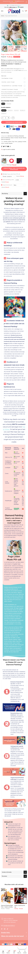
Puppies (10, 143)
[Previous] (2, 32)
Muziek (20, 137)
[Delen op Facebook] (1, 146)
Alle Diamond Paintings (13, 136)
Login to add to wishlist (9, 149)
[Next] (26, 32)
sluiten (26, 2)
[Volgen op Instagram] (4, 929)
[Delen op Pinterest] (6, 146)
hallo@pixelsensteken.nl (16, 5)
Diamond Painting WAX (8, 179)
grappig (20, 141)
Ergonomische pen (7, 185)
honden (24, 141)
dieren (9, 141)
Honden (16, 137)
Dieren (12, 137)
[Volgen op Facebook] (1, 929)
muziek (6, 143)
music (2, 143)
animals (6, 141)
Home (2, 15)
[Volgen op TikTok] (7, 929)
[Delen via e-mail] (8, 146)
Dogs (13, 141)
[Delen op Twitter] (4, 146)
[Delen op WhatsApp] (10, 146)
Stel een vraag (5, 132)
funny (16, 141)
